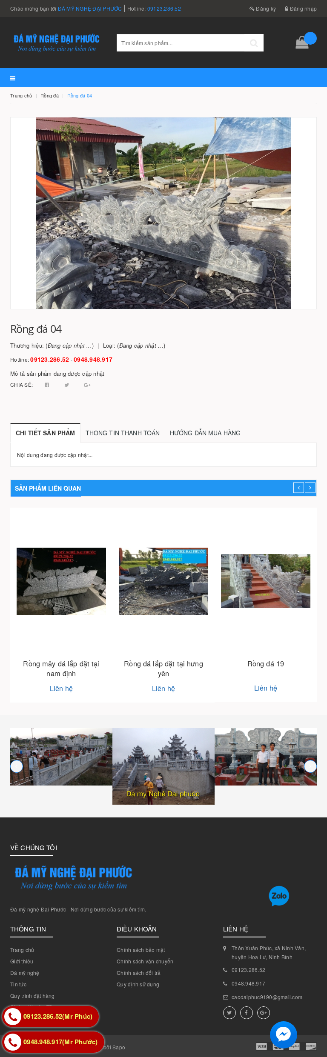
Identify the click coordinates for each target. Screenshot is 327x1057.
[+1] (87, 384)
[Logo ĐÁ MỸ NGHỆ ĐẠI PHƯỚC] (57, 42)
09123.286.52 (164, 8)
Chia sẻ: (21, 384)
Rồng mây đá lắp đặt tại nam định (61, 668)
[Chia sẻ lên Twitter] (67, 384)
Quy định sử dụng (138, 984)
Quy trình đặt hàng (32, 995)
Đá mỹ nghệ (25, 972)
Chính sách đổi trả (139, 972)
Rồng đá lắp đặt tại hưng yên (163, 668)
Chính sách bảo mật (141, 949)
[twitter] (229, 1012)
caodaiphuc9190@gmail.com (267, 996)
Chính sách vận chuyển (145, 961)
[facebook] (246, 1012)
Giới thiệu (22, 961)
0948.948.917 (93, 359)
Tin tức (18, 984)
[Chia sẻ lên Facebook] (47, 384)
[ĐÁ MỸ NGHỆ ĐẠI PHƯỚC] (61, 757)
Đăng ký (265, 8)
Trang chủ (22, 949)
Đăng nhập (303, 8)
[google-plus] (263, 1012)
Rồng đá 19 (265, 663)
